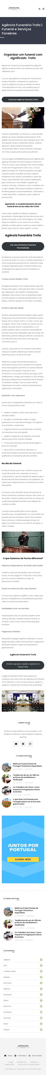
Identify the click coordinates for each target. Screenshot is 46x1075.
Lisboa (6, 1001)
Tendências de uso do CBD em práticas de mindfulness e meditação (26, 777)
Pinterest (22, 1056)
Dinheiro (7, 977)
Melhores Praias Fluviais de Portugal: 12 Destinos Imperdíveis (27, 765)
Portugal (28, 769)
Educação (8, 983)
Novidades (29, 783)
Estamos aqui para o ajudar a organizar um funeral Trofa (23, 665)
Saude (6, 1024)
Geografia (8, 995)
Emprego (27, 795)
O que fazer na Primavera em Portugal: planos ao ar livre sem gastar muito (26, 801)
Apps (5, 966)
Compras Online (10, 971)
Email (10, 1056)
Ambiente (7, 960)
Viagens (6, 1030)
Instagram (37, 1056)
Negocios (7, 1006)
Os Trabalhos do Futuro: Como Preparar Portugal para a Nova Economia (26, 789)
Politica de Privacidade (29, 1064)
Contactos (22, 1062)
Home (10, 1062)
